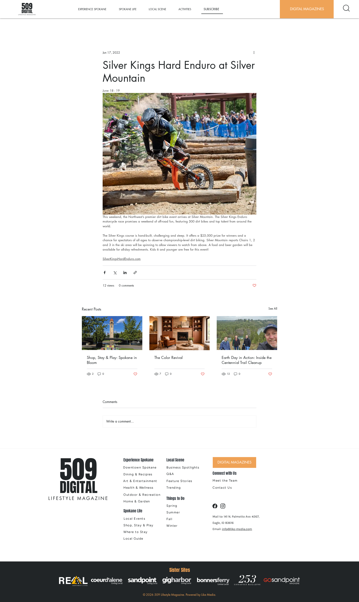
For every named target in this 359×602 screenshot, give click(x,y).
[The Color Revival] (179, 333)
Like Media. (208, 595)
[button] (96, 9)
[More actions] (253, 52)
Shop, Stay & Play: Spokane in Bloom (112, 360)
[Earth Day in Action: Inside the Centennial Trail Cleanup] (247, 333)
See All (272, 308)
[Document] (346, 8)
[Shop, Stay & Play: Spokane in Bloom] (112, 333)
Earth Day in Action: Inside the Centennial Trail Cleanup (247, 360)
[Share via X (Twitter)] (115, 272)
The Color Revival (168, 357)
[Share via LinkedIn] (125, 272)
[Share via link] (135, 272)
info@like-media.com (237, 529)
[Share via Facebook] (105, 272)
